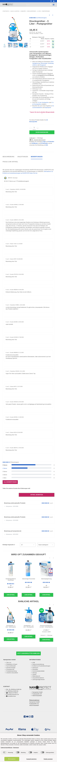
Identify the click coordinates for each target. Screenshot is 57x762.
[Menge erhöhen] (37, 128)
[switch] (4, 752)
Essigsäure (43, 65)
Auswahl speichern (31, 759)
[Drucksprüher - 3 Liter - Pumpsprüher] (15, 29)
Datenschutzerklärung (38, 664)
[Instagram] (30, 716)
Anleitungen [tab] (22, 157)
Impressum (35, 667)
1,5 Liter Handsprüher (43, 102)
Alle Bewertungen (10, 482)
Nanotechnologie (10, 667)
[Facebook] (25, 716)
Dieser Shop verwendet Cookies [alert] (28, 735)
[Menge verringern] (30, 128)
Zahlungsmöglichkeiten (38, 679)
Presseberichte (10, 669)
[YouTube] (27, 716)
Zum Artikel (11, 594)
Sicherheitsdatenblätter (38, 671)
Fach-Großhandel (11, 666)
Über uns (8, 662)
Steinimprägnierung (46, 578)
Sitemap (34, 672)
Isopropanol (48, 107)
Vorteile (34, 674)
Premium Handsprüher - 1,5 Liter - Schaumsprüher (46, 626)
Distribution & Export (11, 664)
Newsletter (35, 669)
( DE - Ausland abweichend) (37, 139)
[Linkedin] (32, 716)
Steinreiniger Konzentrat (28, 578)
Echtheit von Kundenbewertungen (41, 666)
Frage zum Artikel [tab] (10, 162)
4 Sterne (5, 468)
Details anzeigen (48, 759)
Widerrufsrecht (36, 676)
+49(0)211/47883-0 (13, 692)
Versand (39, 32)
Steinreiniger (44, 63)
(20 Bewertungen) (38, 17)
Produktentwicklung (11, 671)
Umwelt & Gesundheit (12, 672)
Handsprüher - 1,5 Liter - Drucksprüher (28, 626)
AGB (33, 662)
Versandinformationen (38, 677)
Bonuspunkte (33, 121)
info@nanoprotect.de (13, 694)
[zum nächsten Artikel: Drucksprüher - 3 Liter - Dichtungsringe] (52, 15)
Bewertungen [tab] (36, 157)
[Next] (53, 558)
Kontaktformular (11, 696)
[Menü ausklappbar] (53, 4)
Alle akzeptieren (11, 759)
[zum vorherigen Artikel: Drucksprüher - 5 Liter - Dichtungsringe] (49, 15)
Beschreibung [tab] (8, 157)
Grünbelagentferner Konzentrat (11, 579)
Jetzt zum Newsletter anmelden (28, 653)
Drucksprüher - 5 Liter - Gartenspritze (11, 626)
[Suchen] (51, 4)
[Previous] (49, 558)
